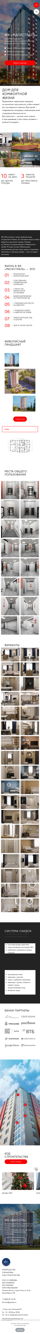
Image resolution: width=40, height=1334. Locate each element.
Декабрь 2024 (7, 1193)
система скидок (27, 55)
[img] (36, 5)
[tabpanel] (20, 451)
